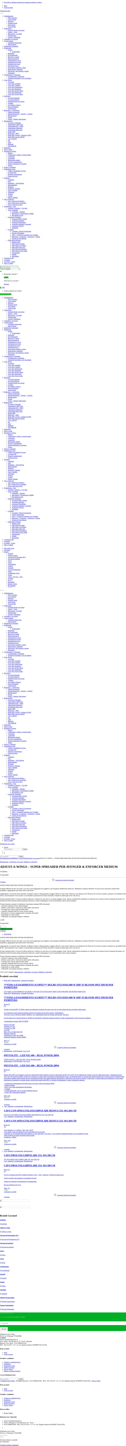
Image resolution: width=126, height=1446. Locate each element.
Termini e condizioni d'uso (12, 1362)
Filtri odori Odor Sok (18, 247)
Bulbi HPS (7, 980)
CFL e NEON (12, 139)
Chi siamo (7, 550)
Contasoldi (11, 158)
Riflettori (10, 144)
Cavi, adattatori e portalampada (13, 1106)
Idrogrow (11, 21)
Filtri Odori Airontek (18, 244)
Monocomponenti (13, 59)
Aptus (10, 571)
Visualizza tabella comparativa (9, 1445)
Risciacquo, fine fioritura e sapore (18, 71)
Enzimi (10, 50)
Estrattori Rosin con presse (16, 30)
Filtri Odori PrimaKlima (19, 249)
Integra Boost (12, 44)
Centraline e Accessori (11, 39)
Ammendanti (16, 51)
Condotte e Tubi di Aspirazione (21, 231)
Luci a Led (26, 1051)
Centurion (11, 180)
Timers (10, 165)
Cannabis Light (8, 258)
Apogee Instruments (14, 570)
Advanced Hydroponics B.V (17, 557)
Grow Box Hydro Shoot (15, 91)
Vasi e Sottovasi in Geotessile (17, 203)
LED (9, 142)
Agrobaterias (12, 564)
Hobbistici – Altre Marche (16, 183)
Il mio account (8, 7)
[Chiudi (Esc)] (6, 1435)
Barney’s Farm (12, 584)
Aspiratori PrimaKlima (19, 222)
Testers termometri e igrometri (17, 164)
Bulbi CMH (11, 132)
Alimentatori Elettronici (15, 128)
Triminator (11, 192)
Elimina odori (16, 242)
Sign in (6, 277)
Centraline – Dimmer (18, 212)
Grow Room (8, 80)
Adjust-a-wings (12, 555)
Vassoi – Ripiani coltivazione (17, 119)
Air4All (10, 566)
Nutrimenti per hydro (14, 62)
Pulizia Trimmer (13, 197)
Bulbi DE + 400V (13, 133)
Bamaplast (11, 582)
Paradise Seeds (12, 23)
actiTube (10, 553)
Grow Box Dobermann (15, 87)
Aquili (10, 575)
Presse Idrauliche (13, 107)
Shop (5, 6)
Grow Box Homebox (14, 89)
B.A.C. (10, 580)
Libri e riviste (8, 149)
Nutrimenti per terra (14, 64)
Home (2, 858)
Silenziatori (15, 256)
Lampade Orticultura (27, 980)
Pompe (10, 117)
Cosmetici (7, 260)
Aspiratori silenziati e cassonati (21, 224)
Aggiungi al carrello (6, 929)
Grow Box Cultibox (14, 85)
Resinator (11, 187)
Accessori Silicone (13, 100)
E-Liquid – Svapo (9, 261)
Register (6, 284)
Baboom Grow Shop (8, 1381)
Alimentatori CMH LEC (15, 124)
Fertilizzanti (7, 48)
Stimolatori (11, 73)
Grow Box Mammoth (14, 92)
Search (6, 847)
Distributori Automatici (11, 46)
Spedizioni (7, 1364)
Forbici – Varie (12, 32)
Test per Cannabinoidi (15, 162)
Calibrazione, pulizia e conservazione (19, 155)
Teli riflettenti (12, 146)
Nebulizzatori (12, 35)
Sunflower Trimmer (14, 189)
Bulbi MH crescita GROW (16, 137)
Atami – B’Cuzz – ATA (15, 577)
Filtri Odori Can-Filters (19, 245)
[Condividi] (5, 1435)
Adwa (10, 561)
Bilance (10, 153)
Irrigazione (7, 148)
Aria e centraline (13, 210)
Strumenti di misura (10, 151)
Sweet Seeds (12, 27)
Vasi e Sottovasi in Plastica (16, 201)
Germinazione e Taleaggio (12, 75)
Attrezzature (8, 28)
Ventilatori (15, 228)
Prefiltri (14, 254)
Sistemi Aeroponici (14, 112)
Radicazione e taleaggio (15, 69)
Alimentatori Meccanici (15, 130)
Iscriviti (4, 1329)
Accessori (11, 82)
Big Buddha (11, 586)
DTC (9, 181)
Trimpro (10, 194)
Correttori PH (12, 172)
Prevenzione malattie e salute (17, 68)
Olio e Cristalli (8, 263)
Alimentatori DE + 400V (15, 126)
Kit (9, 140)
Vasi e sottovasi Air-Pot (15, 205)
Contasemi (11, 156)
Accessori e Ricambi (14, 123)
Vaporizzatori (12, 108)
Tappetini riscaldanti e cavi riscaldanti (19, 78)
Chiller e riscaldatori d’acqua (17, 171)
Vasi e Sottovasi (9, 199)
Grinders (10, 103)
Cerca (25, 849)
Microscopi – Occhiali (15, 34)
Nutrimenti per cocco (14, 60)
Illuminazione (8, 121)
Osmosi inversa (12, 176)
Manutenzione (12, 116)
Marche (6, 552)
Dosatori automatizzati (15, 174)
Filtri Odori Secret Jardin (19, 251)
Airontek (10, 568)
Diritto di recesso (9, 1367)
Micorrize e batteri (13, 57)
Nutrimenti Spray (13, 66)
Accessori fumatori (14, 98)
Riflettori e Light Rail (19, 858)
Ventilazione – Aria (10, 206)
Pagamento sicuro (9, 1366)
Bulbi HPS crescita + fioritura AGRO (19, 135)
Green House (12, 19)
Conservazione (8, 41)
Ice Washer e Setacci (14, 105)
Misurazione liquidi (14, 160)
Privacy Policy (8, 1369)
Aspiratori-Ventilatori (14, 217)
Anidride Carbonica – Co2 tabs (17, 208)
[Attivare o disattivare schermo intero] (3, 1435)
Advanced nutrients (14, 559)
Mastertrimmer (12, 185)
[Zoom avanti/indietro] (1, 1435)
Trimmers (7, 178)
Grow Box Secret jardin (15, 94)
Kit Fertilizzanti (13, 55)
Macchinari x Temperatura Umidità (23, 213)
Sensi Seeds (11, 25)
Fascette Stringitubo (18, 233)
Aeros (10, 562)
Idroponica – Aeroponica (11, 110)
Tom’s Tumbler (12, 190)
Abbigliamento (8, 16)
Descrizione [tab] (7, 934)
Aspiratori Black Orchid (19, 219)
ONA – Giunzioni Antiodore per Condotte (25, 235)
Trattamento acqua (9, 169)
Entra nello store (9, 548)
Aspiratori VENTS (18, 226)
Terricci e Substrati (10, 167)
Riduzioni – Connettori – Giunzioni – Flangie (26, 237)
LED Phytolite (17, 1051)
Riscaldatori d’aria (17, 215)
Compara (3, 882)
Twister (10, 196)
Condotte (11, 229)
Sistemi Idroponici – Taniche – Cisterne (20, 114)
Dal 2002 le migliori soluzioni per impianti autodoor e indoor (23, 2)
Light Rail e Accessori (32, 858)
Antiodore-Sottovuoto (14, 43)
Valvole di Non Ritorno (19, 238)
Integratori (11, 53)
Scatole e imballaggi (14, 37)
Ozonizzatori (16, 253)
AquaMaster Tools (13, 573)
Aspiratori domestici (18, 221)
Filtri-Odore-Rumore (14, 240)
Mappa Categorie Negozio (12, 1371)
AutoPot (10, 578)
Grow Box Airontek (14, 84)
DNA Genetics (12, 18)
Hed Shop (7, 96)
